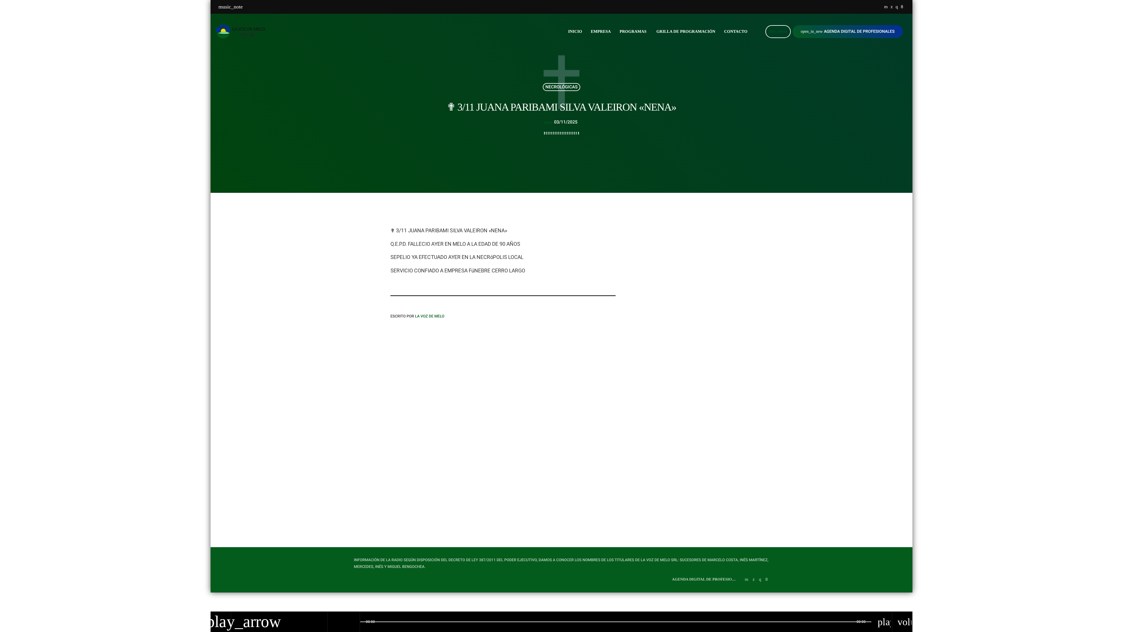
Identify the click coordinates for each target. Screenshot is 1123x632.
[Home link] (242, 32)
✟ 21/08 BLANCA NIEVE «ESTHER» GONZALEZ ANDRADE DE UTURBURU (561, 465)
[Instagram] (896, 7)
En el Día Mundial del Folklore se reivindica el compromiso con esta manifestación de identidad (691, 372)
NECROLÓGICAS (561, 87)
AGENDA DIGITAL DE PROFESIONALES (848, 31)
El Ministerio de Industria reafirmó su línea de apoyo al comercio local (688, 342)
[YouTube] (886, 7)
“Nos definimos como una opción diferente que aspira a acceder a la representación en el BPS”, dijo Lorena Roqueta (693, 316)
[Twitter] (892, 7)
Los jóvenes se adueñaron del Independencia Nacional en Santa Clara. (689, 253)
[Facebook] (902, 7)
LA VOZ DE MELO (430, 316)
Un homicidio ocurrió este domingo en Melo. (684, 283)
